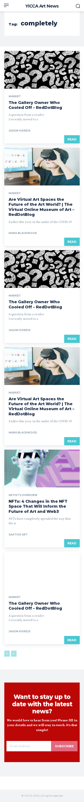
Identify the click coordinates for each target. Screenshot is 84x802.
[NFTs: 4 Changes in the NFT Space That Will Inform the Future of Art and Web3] (42, 468)
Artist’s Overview (23, 495)
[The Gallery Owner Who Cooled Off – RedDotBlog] (42, 70)
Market (15, 96)
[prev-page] (7, 654)
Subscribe (64, 746)
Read (71, 139)
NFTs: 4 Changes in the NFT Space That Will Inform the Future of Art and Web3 (38, 506)
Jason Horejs (19, 130)
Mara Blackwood (23, 233)
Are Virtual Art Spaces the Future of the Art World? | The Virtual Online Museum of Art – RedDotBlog (41, 207)
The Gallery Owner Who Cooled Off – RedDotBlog (35, 105)
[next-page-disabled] (14, 654)
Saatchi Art (18, 534)
